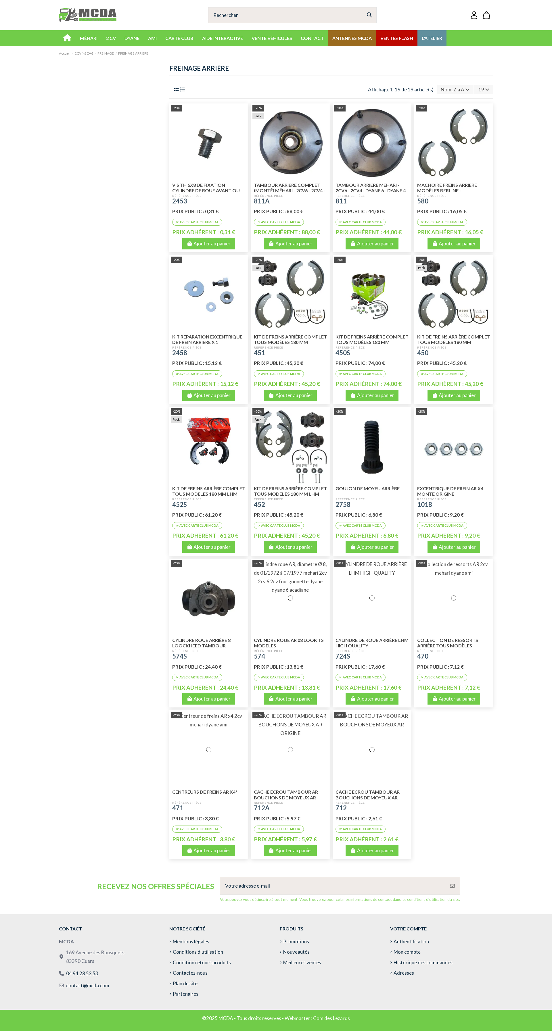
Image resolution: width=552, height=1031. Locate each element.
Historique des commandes (423, 962)
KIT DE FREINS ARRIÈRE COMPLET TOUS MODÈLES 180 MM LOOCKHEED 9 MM (290, 342)
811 (341, 201)
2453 (179, 201)
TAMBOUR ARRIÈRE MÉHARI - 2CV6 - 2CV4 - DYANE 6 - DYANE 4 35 (371, 190)
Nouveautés (296, 952)
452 (259, 504)
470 (422, 656)
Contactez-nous (190, 973)
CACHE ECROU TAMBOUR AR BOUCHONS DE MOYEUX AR (368, 794)
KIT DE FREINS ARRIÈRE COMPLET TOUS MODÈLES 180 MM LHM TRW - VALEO (208, 494)
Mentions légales (191, 941)
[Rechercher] (369, 15)
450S (343, 353)
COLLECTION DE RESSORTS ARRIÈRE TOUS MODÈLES (447, 642)
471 (177, 808)
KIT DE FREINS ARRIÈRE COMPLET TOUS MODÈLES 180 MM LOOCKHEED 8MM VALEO (372, 342)
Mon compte (407, 952)
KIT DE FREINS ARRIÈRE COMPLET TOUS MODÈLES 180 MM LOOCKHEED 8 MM (453, 342)
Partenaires (185, 994)
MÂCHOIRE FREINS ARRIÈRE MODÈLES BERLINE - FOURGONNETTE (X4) (447, 190)
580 (422, 201)
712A (262, 808)
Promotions (296, 941)
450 (422, 353)
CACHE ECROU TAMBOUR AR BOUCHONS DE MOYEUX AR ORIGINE (286, 797)
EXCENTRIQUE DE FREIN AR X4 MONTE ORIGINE (450, 491)
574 (259, 656)
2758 (343, 504)
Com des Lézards (331, 1018)
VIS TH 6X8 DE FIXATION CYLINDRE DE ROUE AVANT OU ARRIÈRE (206, 190)
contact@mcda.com (87, 985)
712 (341, 808)
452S (179, 504)
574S (179, 656)
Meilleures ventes (302, 962)
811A (262, 201)
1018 (424, 504)
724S (343, 656)
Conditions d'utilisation (198, 952)
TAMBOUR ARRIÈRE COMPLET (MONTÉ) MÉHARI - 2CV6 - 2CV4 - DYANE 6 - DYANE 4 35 (289, 190)
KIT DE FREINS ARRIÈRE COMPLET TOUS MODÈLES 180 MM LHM (290, 491)
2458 (179, 353)
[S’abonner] (452, 886)
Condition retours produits (202, 962)
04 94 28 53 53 (82, 973)
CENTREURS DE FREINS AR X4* (204, 792)
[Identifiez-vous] (474, 15)
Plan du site (185, 983)
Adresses (404, 973)
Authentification (411, 941)
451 (259, 353)
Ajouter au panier (212, 244)
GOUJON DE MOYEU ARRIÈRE (368, 488)
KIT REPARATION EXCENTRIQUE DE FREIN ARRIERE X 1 (207, 339)
